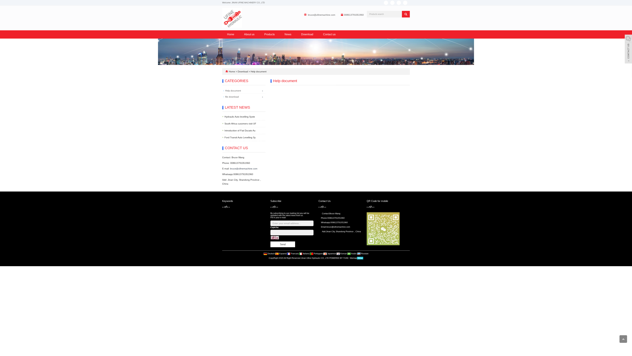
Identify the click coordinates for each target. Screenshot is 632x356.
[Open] (628, 49)
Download (307, 34)
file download (232, 96)
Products (269, 34)
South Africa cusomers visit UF (240, 123)
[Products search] (406, 14)
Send (283, 244)
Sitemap (353, 258)
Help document (258, 71)
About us (249, 34)
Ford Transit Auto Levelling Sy (240, 137)
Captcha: (274, 227)
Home (230, 34)
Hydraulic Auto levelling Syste (239, 116)
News (288, 34)
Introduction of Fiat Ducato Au (239, 130)
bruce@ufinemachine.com (321, 15)
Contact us (329, 34)
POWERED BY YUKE (339, 258)
